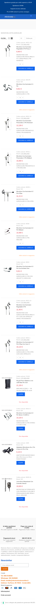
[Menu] (2, 16)
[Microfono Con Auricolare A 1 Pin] (8, 87)
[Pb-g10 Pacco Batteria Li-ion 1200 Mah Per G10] (8, 383)
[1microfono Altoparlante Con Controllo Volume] (8, 484)
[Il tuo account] (34, 16)
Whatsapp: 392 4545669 (9, 578)
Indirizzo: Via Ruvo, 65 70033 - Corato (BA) (15, 583)
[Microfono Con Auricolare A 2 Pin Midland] (8, 231)
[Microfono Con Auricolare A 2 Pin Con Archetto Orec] (8, 269)
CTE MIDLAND (25, 44)
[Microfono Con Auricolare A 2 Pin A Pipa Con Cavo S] (8, 345)
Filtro (3, 38)
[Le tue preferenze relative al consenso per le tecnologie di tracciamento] (3, 603)
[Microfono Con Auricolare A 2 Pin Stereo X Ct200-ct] (8, 416)
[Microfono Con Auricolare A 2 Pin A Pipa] (8, 194)
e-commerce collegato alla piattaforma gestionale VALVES (18, 602)
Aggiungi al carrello (25, 68)
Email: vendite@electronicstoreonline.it (14, 580)
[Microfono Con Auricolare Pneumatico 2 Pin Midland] (8, 159)
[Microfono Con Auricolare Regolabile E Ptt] (8, 308)
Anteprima (17, 72)
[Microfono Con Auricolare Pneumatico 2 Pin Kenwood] (8, 123)
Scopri (20, 394)
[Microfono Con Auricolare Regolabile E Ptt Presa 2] (8, 50)
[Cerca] (27, 16)
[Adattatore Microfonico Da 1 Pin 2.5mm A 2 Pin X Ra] (8, 450)
